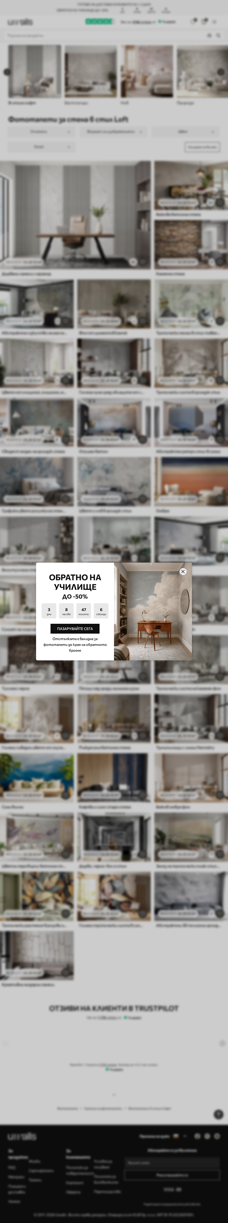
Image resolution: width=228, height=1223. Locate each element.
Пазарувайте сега (75, 628)
